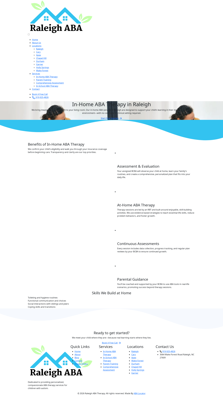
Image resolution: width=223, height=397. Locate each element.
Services (36, 73)
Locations (36, 45)
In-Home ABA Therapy (47, 76)
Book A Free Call (40, 94)
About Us (36, 42)
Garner (39, 64)
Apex (38, 55)
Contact (36, 89)
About (78, 354)
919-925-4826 (42, 97)
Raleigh (39, 49)
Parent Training (43, 79)
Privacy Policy (81, 363)
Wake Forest (42, 70)
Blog (77, 357)
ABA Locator (140, 393)
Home (35, 39)
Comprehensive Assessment (50, 82)
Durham (40, 61)
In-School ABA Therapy (47, 86)
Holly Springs (42, 67)
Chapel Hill (41, 58)
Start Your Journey (110, 118)
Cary (38, 52)
